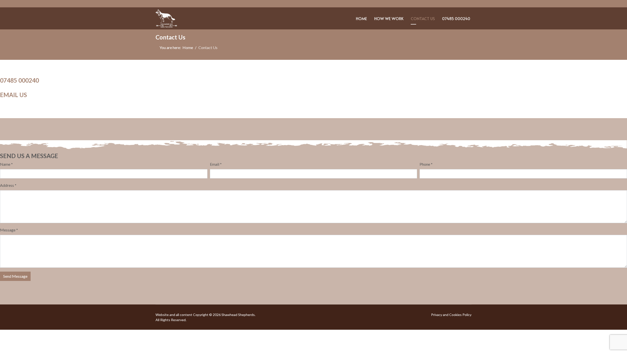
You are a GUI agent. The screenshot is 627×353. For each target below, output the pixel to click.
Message (9, 229)
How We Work (388, 18)
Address (8, 185)
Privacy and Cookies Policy (451, 315)
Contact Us (423, 18)
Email (216, 164)
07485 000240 (456, 18)
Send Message (15, 276)
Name (6, 164)
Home (361, 18)
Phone (426, 164)
